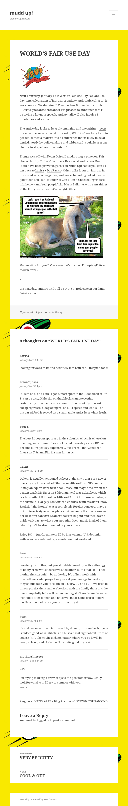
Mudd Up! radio (79, 166)
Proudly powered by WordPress (38, 799)
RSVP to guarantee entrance (40, 110)
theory (58, 312)
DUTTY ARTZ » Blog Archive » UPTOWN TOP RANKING (71, 701)
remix (51, 312)
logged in (43, 720)
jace (40, 312)
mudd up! (21, 12)
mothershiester (31, 656)
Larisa (39, 170)
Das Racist (54, 170)
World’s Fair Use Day (74, 96)
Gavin (24, 466)
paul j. (24, 426)
